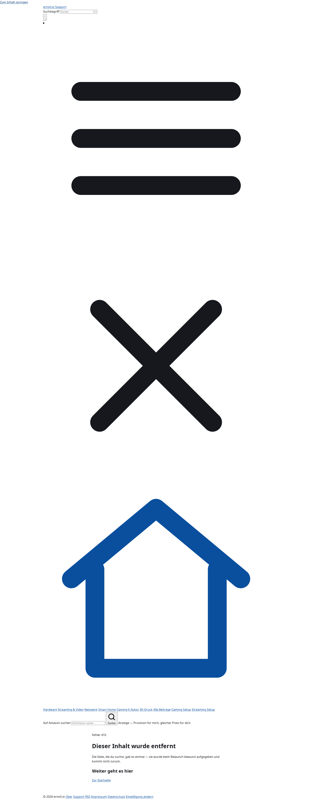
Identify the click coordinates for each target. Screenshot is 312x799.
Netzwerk (91, 710)
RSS (87, 797)
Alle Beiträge (162, 710)
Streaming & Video (71, 710)
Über (69, 797)
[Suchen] (95, 12)
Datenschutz (116, 797)
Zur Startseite (101, 780)
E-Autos (133, 710)
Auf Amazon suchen (57, 723)
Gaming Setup (181, 710)
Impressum (99, 797)
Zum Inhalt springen (14, 2)
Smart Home (107, 710)
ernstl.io (49, 7)
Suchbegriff (51, 11)
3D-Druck (146, 710)
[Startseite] (156, 705)
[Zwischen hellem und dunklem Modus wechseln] (45, 17)
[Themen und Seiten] (156, 250)
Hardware (50, 710)
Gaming (122, 710)
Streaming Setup (203, 710)
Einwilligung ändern (139, 797)
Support (60, 7)
